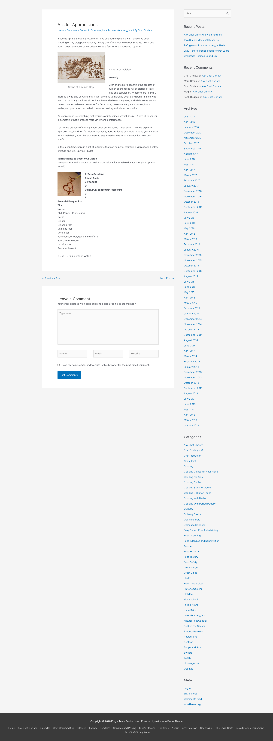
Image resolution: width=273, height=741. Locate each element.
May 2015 (189, 292)
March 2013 (190, 420)
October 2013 (191, 382)
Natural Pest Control (195, 620)
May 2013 (189, 409)
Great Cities (190, 572)
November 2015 (193, 260)
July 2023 (189, 116)
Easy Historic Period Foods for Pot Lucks (206, 50)
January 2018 (191, 127)
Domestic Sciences (90, 30)
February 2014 (192, 361)
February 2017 (192, 180)
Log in (187, 688)
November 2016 (193, 196)
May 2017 (189, 164)
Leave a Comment (68, 30)
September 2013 (193, 388)
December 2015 (193, 255)
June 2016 (189, 222)
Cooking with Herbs (195, 498)
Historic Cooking (193, 588)
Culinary (188, 508)
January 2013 (191, 425)
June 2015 (189, 286)
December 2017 (193, 132)
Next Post (167, 278)
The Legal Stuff (224, 727)
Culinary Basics (192, 514)
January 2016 (191, 249)
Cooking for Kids (193, 476)
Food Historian (192, 551)
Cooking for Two (193, 482)
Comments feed (193, 698)
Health (106, 30)
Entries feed (190, 693)
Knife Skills (190, 610)
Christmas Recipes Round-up (200, 55)
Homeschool (191, 599)
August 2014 (191, 340)
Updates (188, 668)
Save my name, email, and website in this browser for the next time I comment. (106, 364)
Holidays (189, 594)
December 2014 (193, 318)
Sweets (188, 652)
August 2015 (191, 276)
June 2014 (190, 345)
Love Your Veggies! (121, 30)
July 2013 (189, 398)
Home (11, 727)
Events (93, 727)
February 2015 (192, 308)
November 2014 (193, 324)
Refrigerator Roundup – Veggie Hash (204, 45)
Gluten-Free (191, 567)
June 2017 (189, 159)
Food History (191, 556)
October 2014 (191, 329)
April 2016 (189, 233)
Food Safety (190, 562)
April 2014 (189, 350)
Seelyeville (206, 727)
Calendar (45, 727)
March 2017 (190, 175)
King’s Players (147, 727)
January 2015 (191, 313)
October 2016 (191, 201)
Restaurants (190, 636)
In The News (191, 604)
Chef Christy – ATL (194, 450)
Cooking (188, 466)
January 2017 (191, 185)
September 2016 (193, 207)
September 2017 (193, 148)
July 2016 (189, 217)
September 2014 (193, 334)
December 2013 (193, 372)
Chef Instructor (192, 455)
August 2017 (191, 153)
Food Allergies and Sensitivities (201, 540)
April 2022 (189, 121)
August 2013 (191, 393)
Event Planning (192, 535)
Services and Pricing (124, 727)
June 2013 (190, 404)
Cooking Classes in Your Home (201, 471)
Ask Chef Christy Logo (137, 732)
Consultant (190, 461)
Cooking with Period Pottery (199, 503)
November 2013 (193, 377)
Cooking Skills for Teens (197, 492)
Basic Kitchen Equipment (250, 727)
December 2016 (193, 191)
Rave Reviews (189, 727)
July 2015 (189, 281)
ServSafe (105, 727)
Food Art (189, 546)
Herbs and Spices (194, 583)
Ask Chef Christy (211, 75)
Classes (81, 727)
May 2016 (189, 228)
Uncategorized (192, 663)
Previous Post (51, 278)
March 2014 (190, 356)
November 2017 (193, 137)
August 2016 (191, 212)
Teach (187, 657)
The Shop (163, 727)
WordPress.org (192, 704)
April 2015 (189, 297)
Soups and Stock (193, 647)
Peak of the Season (195, 626)
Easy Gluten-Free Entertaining (201, 530)
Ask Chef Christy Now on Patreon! (203, 34)
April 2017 (189, 169)
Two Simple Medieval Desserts (201, 39)
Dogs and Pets (192, 519)
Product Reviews (193, 631)
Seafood (188, 642)
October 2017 (191, 143)
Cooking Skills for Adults (197, 487)
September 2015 (193, 270)
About (175, 727)
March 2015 (190, 302)
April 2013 (189, 414)
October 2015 (191, 265)
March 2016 (190, 239)
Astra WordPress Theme (169, 721)
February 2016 (192, 244)
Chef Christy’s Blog (63, 727)
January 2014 (191, 366)
